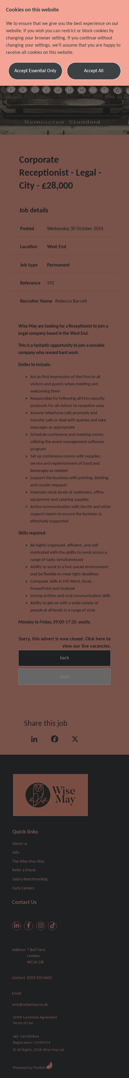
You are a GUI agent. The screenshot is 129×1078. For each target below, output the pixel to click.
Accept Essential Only (35, 71)
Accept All (94, 71)
